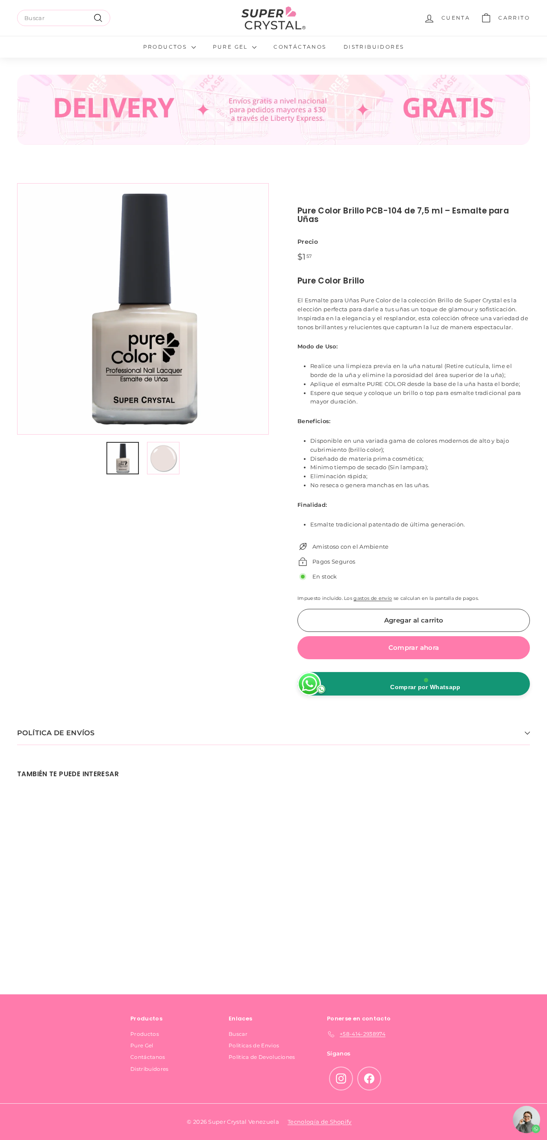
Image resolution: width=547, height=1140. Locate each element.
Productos (166, 47)
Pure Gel (231, 47)
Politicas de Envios (254, 1045)
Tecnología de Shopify (320, 1121)
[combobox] (63, 18)
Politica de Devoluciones (262, 1057)
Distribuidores (374, 47)
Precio (307, 242)
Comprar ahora (413, 647)
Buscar (238, 1034)
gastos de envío (372, 598)
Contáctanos (300, 47)
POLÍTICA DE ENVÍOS (55, 733)
